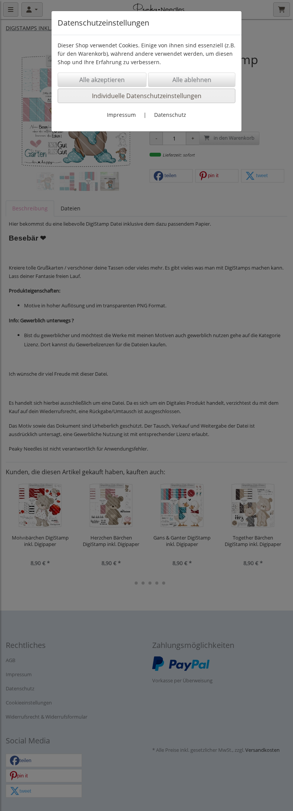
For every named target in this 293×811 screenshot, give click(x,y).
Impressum (121, 114)
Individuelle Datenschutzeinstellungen (146, 96)
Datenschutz (170, 114)
